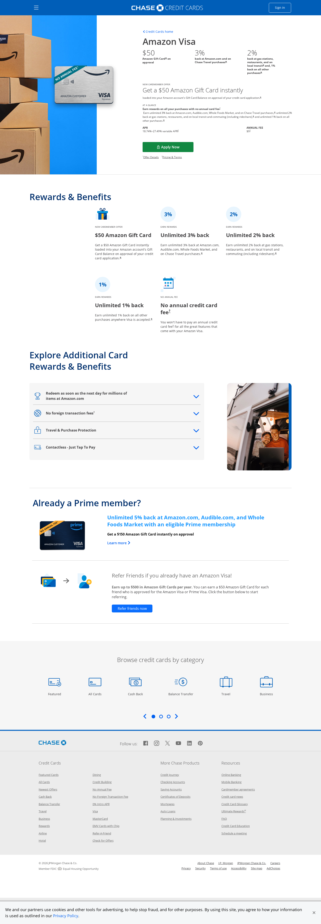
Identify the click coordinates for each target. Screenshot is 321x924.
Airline (43, 833)
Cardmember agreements (238, 789)
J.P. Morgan (225, 863)
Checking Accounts (172, 782)
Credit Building (102, 782)
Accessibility (239, 868)
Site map (256, 868)
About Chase (205, 863)
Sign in (283, 7)
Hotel (42, 841)
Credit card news (232, 797)
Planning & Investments (176, 819)
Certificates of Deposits (175, 797)
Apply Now (177, 148)
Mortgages (167, 804)
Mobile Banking (231, 782)
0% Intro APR (101, 804)
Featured (55, 694)
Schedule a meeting (234, 833)
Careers (275, 863)
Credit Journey (169, 775)
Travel (227, 694)
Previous (145, 716)
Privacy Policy (65, 915)
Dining (97, 775)
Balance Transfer (180, 694)
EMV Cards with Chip (106, 826)
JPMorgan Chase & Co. (251, 863)
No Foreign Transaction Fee (110, 797)
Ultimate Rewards (233, 811)
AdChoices (273, 868)
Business (267, 694)
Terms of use (218, 868)
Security (200, 868)
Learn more (119, 543)
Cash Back (135, 694)
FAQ (224, 819)
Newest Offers (48, 789)
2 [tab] (161, 716)
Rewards (44, 826)
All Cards (95, 694)
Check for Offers (103, 841)
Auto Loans (167, 811)
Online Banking (231, 775)
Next (176, 716)
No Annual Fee (102, 789)
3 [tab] (169, 716)
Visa (95, 811)
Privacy (186, 868)
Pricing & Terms (172, 157)
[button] (314, 912)
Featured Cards (49, 775)
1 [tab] (153, 716)
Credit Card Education (235, 826)
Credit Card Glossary (234, 804)
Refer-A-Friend (102, 833)
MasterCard (100, 819)
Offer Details (151, 157)
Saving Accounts (171, 789)
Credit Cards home (159, 31)
